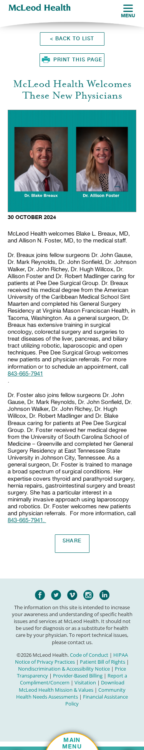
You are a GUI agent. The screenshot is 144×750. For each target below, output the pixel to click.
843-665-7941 (25, 373)
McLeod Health (39, 8)
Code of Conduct (89, 654)
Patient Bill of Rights (102, 661)
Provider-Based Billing (78, 675)
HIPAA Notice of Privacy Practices (71, 658)
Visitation (85, 682)
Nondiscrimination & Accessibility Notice (64, 668)
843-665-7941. (26, 520)
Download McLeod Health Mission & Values (71, 686)
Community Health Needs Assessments (71, 693)
